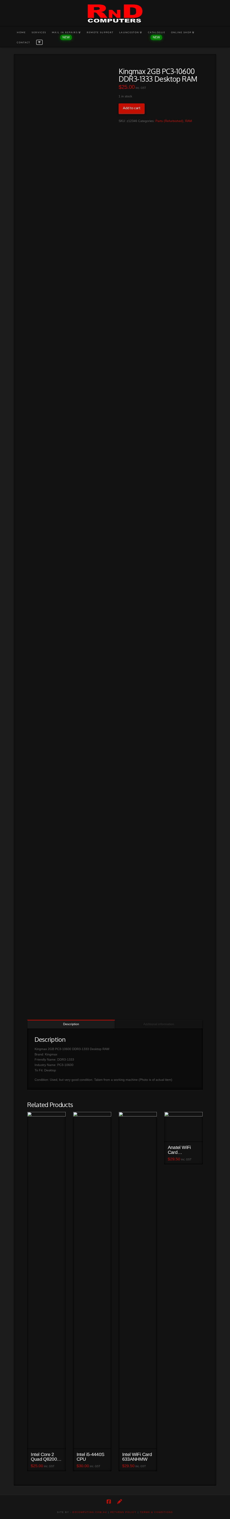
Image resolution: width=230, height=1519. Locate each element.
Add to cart (131, 108)
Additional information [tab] (158, 1024)
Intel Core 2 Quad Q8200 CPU (44, 1457)
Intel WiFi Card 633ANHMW (137, 1457)
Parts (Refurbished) (169, 121)
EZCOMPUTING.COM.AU (90, 1512)
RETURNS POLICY (123, 1512)
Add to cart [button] (48, 1441)
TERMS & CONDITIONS (156, 1512)
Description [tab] (71, 1024)
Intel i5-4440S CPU (90, 1457)
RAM (188, 121)
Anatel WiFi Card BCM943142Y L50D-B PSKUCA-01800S (182, 1150)
